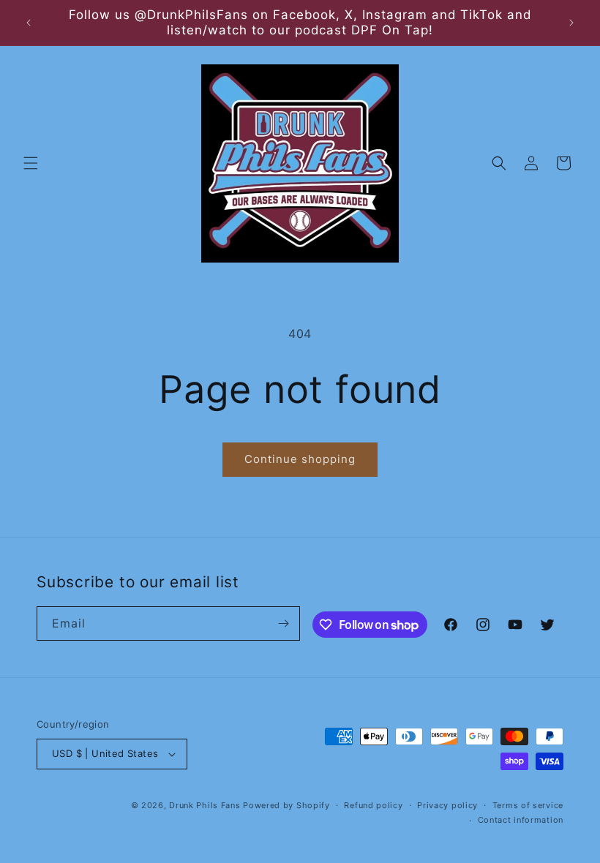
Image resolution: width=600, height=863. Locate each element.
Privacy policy (447, 805)
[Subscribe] (283, 623)
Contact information (520, 820)
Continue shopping (300, 459)
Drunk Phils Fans (204, 805)
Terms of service (527, 805)
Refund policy (373, 805)
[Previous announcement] (28, 23)
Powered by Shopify (286, 805)
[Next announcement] (571, 23)
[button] (31, 163)
